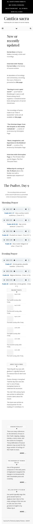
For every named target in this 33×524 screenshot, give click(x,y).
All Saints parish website (16, 1)
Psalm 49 (5, 284)
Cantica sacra (16, 18)
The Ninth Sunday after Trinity (15, 322)
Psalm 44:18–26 (12, 224)
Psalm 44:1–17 (9, 213)
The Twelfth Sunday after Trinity (14, 301)
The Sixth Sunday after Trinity (15, 356)
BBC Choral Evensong (16, 5)
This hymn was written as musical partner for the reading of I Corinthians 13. (15, 404)
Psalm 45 (5, 235)
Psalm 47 (9, 264)
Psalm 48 (6, 275)
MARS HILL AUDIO (16, 12)
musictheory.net (12, 8)
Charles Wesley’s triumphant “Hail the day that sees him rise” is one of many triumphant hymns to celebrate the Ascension (16, 383)
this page (18, 117)
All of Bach (23, 8)
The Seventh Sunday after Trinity (14, 346)
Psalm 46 (8, 244)
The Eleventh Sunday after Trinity (14, 312)
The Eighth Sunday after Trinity (13, 334)
